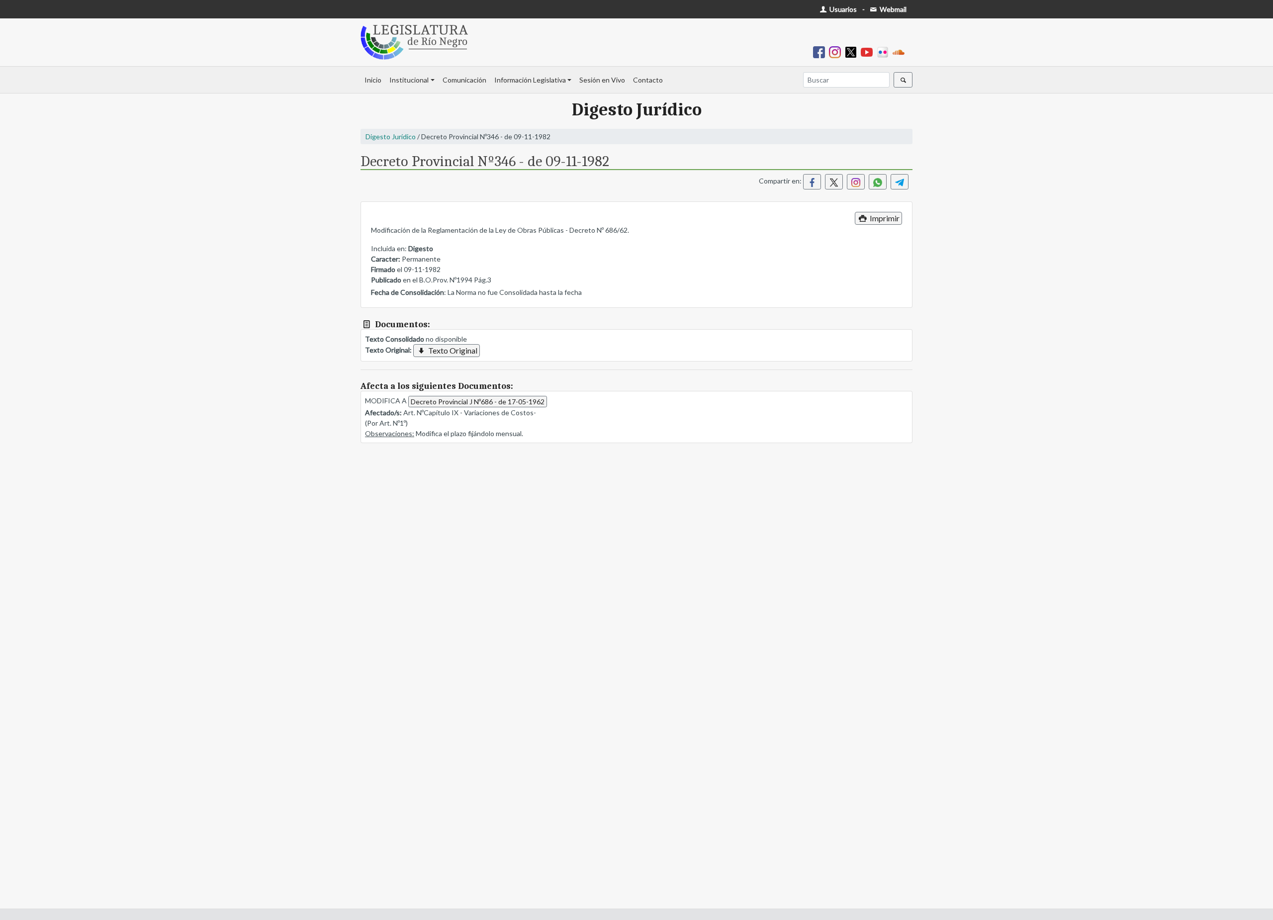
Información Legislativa (530, 80)
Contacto (648, 80)
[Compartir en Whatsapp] (878, 181)
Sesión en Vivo (602, 80)
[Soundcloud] (901, 51)
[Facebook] (821, 51)
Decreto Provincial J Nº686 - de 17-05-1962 (478, 401)
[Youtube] (869, 51)
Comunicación (464, 80)
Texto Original (452, 350)
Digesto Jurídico (390, 136)
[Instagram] (837, 51)
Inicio (372, 80)
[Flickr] (885, 51)
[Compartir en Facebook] (812, 181)
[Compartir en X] (834, 181)
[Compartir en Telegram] (900, 181)
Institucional (409, 80)
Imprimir (884, 218)
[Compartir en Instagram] (856, 181)
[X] (853, 51)
